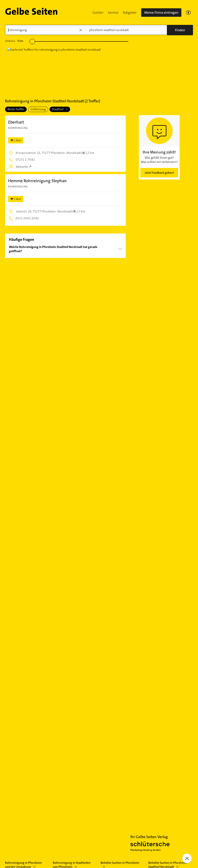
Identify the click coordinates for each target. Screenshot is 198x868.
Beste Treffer (16, 109)
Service (113, 12)
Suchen (97, 12)
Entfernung (38, 109)
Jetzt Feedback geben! (159, 173)
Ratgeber (130, 12)
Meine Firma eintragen (161, 12)
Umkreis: (14, 41)
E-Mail (17, 140)
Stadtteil (58, 109)
